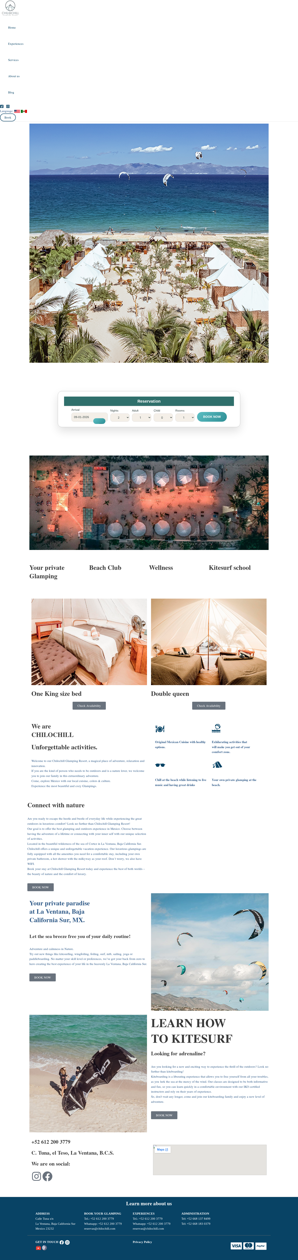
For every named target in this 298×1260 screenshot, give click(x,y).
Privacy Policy (142, 1242)
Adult (135, 410)
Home (12, 27)
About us (14, 76)
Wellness (161, 567)
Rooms (179, 410)
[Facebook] (2, 106)
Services (13, 60)
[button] (8, 117)
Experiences (16, 44)
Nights (114, 410)
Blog (11, 92)
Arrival (75, 409)
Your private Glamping (46, 572)
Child (157, 410)
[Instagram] (8, 106)
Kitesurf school (230, 567)
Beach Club (105, 567)
